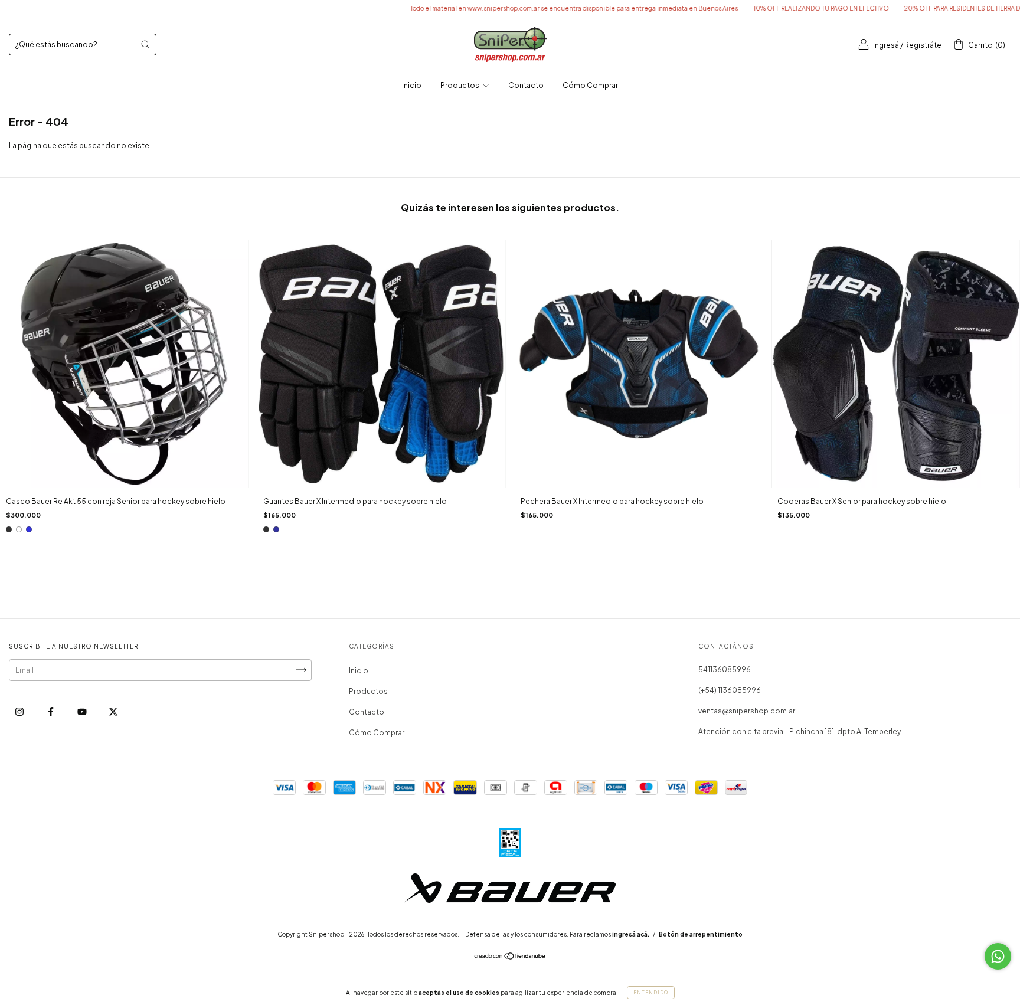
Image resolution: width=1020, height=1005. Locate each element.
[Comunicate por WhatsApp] (998, 956)
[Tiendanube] (510, 957)
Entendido (650, 993)
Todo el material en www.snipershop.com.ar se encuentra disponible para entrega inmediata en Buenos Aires (528, 8)
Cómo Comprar (590, 85)
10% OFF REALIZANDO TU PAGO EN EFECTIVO (775, 8)
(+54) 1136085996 (729, 690)
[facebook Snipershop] (51, 711)
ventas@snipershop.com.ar (746, 710)
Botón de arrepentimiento (701, 934)
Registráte (922, 45)
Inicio (411, 85)
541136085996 (724, 669)
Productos (460, 85)
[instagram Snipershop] (20, 711)
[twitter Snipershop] (113, 711)
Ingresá (886, 45)
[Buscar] (145, 44)
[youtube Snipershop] (82, 711)
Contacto (526, 85)
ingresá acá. (630, 934)
